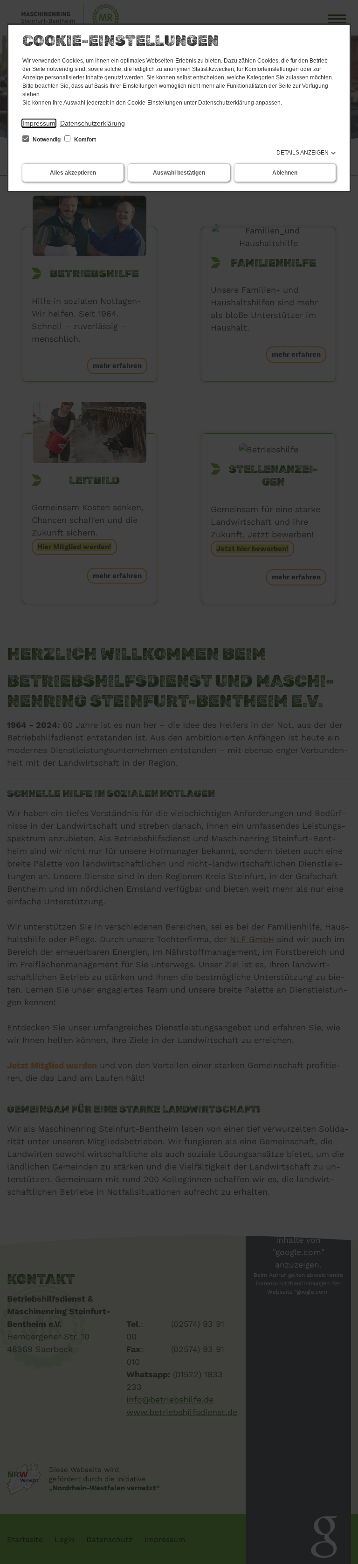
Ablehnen (284, 172)
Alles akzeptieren (73, 172)
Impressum (38, 123)
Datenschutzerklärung (92, 123)
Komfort (84, 139)
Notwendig (46, 139)
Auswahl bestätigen (179, 172)
